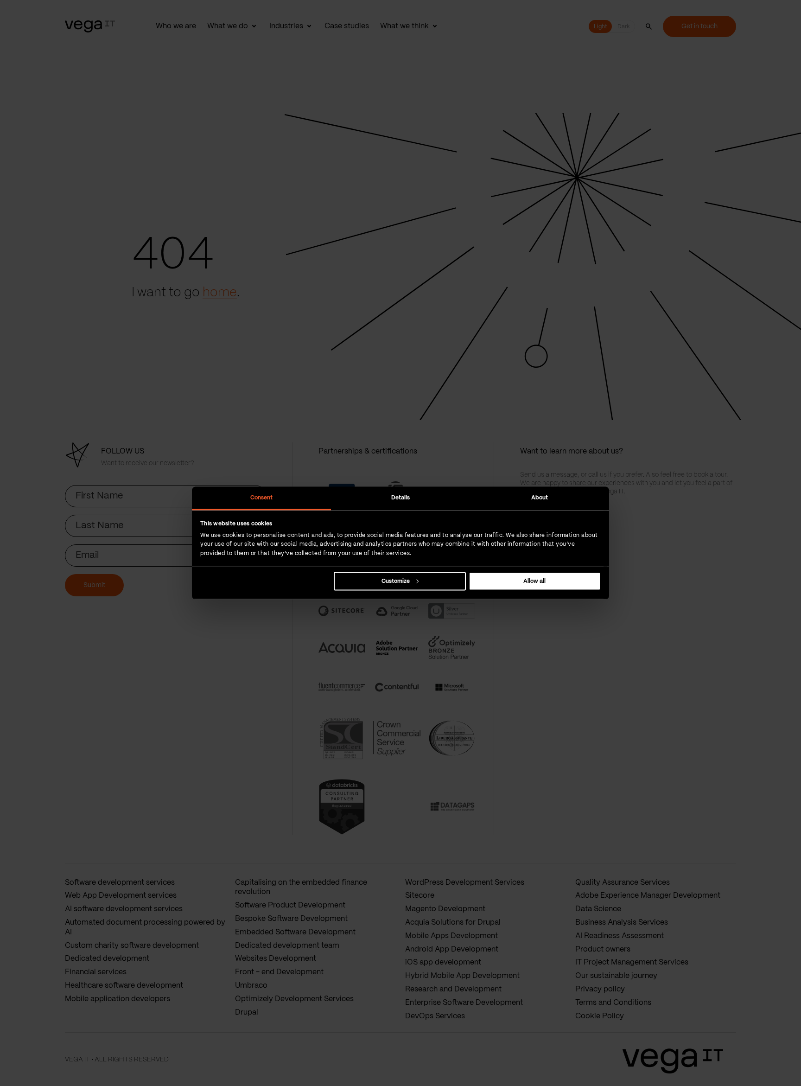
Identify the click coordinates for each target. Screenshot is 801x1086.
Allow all (534, 580)
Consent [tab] (261, 497)
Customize (395, 580)
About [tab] (539, 497)
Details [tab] (400, 497)
